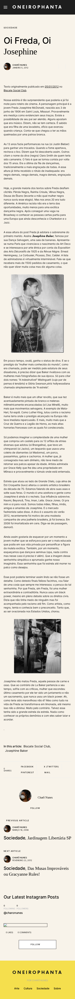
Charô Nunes (19, 65)
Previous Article (17, 820)
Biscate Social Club (15, 90)
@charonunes (13, 913)
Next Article (12, 851)
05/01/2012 (52, 86)
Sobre (57, 988)
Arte (16, 988)
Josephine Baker (16, 750)
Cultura (28, 988)
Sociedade (10, 27)
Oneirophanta (37, 7)
